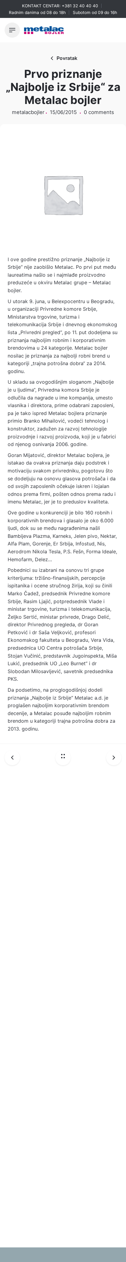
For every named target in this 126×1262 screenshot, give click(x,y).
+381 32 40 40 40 (80, 5)
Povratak (67, 58)
